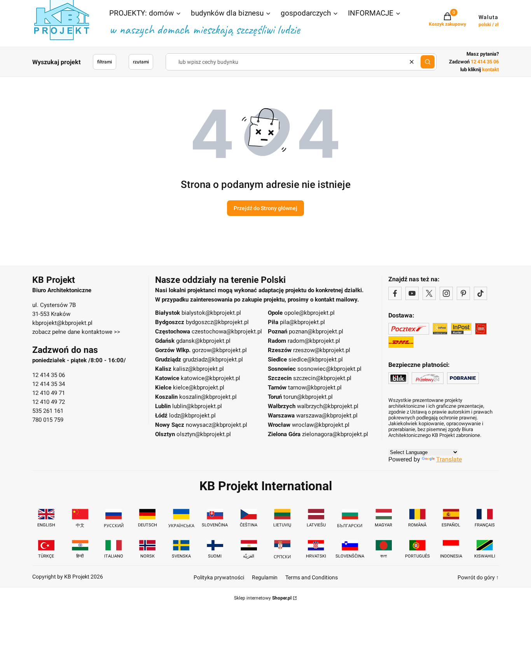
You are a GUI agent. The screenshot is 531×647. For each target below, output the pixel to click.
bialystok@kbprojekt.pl (211, 312)
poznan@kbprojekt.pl (316, 331)
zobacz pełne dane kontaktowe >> (76, 331)
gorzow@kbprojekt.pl (219, 350)
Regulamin (265, 577)
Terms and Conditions (311, 577)
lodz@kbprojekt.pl (192, 415)
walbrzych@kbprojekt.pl (327, 406)
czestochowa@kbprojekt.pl (227, 331)
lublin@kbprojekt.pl (197, 406)
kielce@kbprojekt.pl (198, 387)
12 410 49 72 (48, 401)
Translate (449, 459)
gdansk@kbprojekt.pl (203, 340)
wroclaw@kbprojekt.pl (320, 424)
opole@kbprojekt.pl (309, 312)
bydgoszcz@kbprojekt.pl (217, 322)
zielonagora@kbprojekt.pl (335, 434)
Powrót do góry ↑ (478, 577)
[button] (145, 14)
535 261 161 (47, 410)
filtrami (104, 62)
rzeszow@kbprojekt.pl (321, 350)
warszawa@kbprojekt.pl (327, 415)
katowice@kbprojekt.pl (210, 378)
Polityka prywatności (219, 577)
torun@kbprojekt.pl (308, 396)
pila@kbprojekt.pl (302, 322)
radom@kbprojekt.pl (314, 340)
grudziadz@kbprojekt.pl (213, 359)
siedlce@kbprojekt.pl (315, 359)
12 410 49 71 (48, 392)
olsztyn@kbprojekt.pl (203, 434)
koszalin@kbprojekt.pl (208, 396)
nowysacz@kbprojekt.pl (216, 424)
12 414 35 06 (48, 375)
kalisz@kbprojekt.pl (198, 368)
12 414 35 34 (48, 383)
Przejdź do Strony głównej (265, 208)
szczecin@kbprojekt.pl (322, 378)
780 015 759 (47, 419)
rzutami (141, 62)
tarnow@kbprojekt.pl (315, 387)
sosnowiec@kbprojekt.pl (329, 368)
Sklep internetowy (263, 598)
